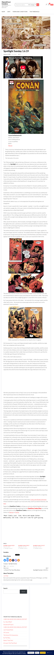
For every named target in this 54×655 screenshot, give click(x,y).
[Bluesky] (5, 559)
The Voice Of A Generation (10, 635)
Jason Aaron (12, 566)
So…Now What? (7, 622)
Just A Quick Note (8, 630)
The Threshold (34, 11)
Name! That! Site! (8, 640)
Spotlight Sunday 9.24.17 (23, 545)
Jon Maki (15, 54)
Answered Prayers (8, 624)
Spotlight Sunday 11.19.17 (39, 545)
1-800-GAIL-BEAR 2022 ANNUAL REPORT (15, 627)
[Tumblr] (13, 559)
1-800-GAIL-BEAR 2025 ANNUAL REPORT (15, 619)
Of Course (6, 632)
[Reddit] (10, 559)
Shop (3, 11)
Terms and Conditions (20, 11)
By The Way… (7, 637)
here (4, 503)
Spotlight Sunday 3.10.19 (8, 545)
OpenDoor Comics (6, 3)
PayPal (17, 512)
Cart (8, 11)
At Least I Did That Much (10, 643)
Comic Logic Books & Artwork (38, 499)
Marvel (10, 145)
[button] (50, 5)
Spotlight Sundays (13, 563)
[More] (18, 559)
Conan (7, 566)
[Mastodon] (16, 559)
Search (5, 588)
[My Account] (46, 5)
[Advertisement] (25, 381)
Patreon (11, 512)
